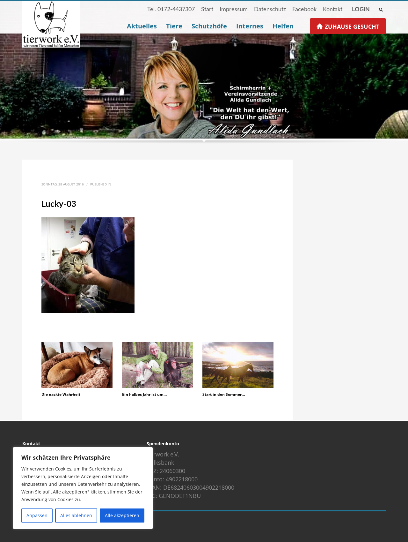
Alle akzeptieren (122, 515)
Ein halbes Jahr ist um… (144, 394)
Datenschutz (270, 9)
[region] (83, 488)
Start (207, 9)
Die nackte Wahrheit (60, 394)
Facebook (304, 9)
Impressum (234, 9)
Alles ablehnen (76, 515)
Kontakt (332, 9)
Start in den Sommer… (224, 394)
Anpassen (36, 515)
